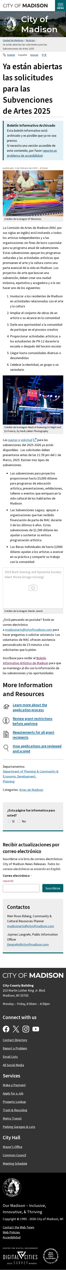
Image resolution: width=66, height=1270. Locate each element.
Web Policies (11, 1232)
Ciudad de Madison (13, 40)
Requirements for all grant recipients (33, 735)
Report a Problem (15, 1048)
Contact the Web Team (18, 1227)
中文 (44, 55)
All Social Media (13, 1065)
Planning (9, 781)
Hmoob (34, 55)
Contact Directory (15, 1040)
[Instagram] (26, 1029)
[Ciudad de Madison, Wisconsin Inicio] (12, 1188)
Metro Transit (12, 1118)
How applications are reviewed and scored (37, 748)
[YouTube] (35, 1029)
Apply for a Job (13, 1093)
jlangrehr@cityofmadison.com (28, 944)
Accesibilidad (12, 1237)
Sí (13, 821)
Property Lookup (14, 1102)
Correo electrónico (17, 878)
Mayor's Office (12, 1147)
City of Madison (39, 24)
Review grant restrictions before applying (32, 721)
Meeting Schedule (15, 1163)
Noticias (30, 40)
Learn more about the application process (30, 707)
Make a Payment (14, 1085)
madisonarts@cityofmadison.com (28, 629)
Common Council (14, 1155)
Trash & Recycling (15, 1110)
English (11, 55)
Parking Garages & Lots (19, 1127)
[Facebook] (6, 1029)
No (24, 821)
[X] (16, 1029)
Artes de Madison (31, 790)
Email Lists (10, 1056)
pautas (13, 440)
